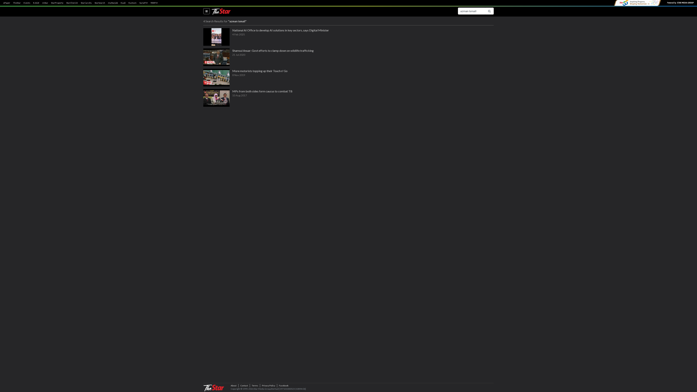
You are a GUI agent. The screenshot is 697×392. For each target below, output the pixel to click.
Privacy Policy (268, 385)
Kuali (123, 3)
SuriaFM (143, 3)
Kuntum (132, 3)
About (234, 385)
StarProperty (57, 3)
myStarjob (113, 3)
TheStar (17, 3)
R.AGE (36, 3)
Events (27, 3)
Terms (255, 385)
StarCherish (72, 3)
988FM (154, 3)
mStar (45, 3)
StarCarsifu (86, 3)
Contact (244, 385)
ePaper (6, 3)
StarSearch (100, 3)
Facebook (283, 385)
